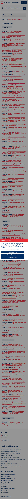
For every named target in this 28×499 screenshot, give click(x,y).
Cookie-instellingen (13, 257)
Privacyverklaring (11, 249)
